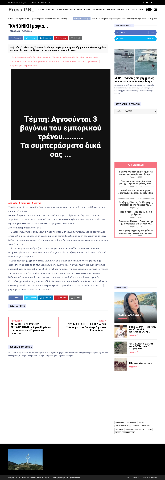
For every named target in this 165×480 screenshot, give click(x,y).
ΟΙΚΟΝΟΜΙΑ (62, 10)
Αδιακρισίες (135, 426)
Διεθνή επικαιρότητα (69, 19)
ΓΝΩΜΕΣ (110, 10)
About (34, 2)
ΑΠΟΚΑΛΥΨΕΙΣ (98, 10)
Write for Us (45, 2)
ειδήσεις (141, 422)
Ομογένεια (119, 429)
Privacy (145, 477)
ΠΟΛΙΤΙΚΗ (50, 10)
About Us (136, 477)
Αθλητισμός (120, 422)
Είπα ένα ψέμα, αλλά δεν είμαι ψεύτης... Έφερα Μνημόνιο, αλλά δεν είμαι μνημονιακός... (56, 57)
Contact (154, 477)
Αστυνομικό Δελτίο (122, 426)
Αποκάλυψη (146, 426)
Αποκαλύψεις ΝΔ (128, 432)
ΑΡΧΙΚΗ (41, 10)
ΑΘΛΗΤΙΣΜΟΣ (75, 10)
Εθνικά (149, 429)
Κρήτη (118, 432)
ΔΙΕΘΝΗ (87, 10)
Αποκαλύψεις (131, 422)
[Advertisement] (135, 138)
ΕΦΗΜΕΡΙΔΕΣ (122, 10)
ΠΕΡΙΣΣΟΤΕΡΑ (136, 10)
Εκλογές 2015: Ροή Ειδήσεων (135, 429)
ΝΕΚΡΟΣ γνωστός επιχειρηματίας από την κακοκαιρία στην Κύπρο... (134, 79)
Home (127, 477)
